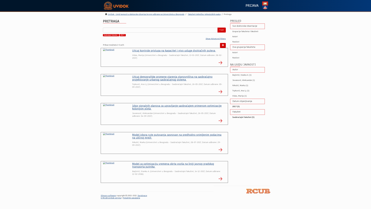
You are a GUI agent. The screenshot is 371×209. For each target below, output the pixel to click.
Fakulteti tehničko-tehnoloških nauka (204, 14)
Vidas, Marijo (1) (239, 96)
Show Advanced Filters (216, 39)
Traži (221, 30)
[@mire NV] (258, 191)
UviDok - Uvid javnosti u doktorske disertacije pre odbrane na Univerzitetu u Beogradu (146, 14)
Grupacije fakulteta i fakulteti (245, 32)
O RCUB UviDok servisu (111, 198)
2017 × (123, 35)
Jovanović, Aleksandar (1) (243, 80)
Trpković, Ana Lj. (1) (240, 91)
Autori (235, 37)
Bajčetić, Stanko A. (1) (241, 75)
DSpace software (108, 196)
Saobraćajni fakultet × (111, 35)
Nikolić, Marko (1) (240, 86)
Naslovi (235, 42)
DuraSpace (142, 196)
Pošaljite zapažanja (131, 198)
